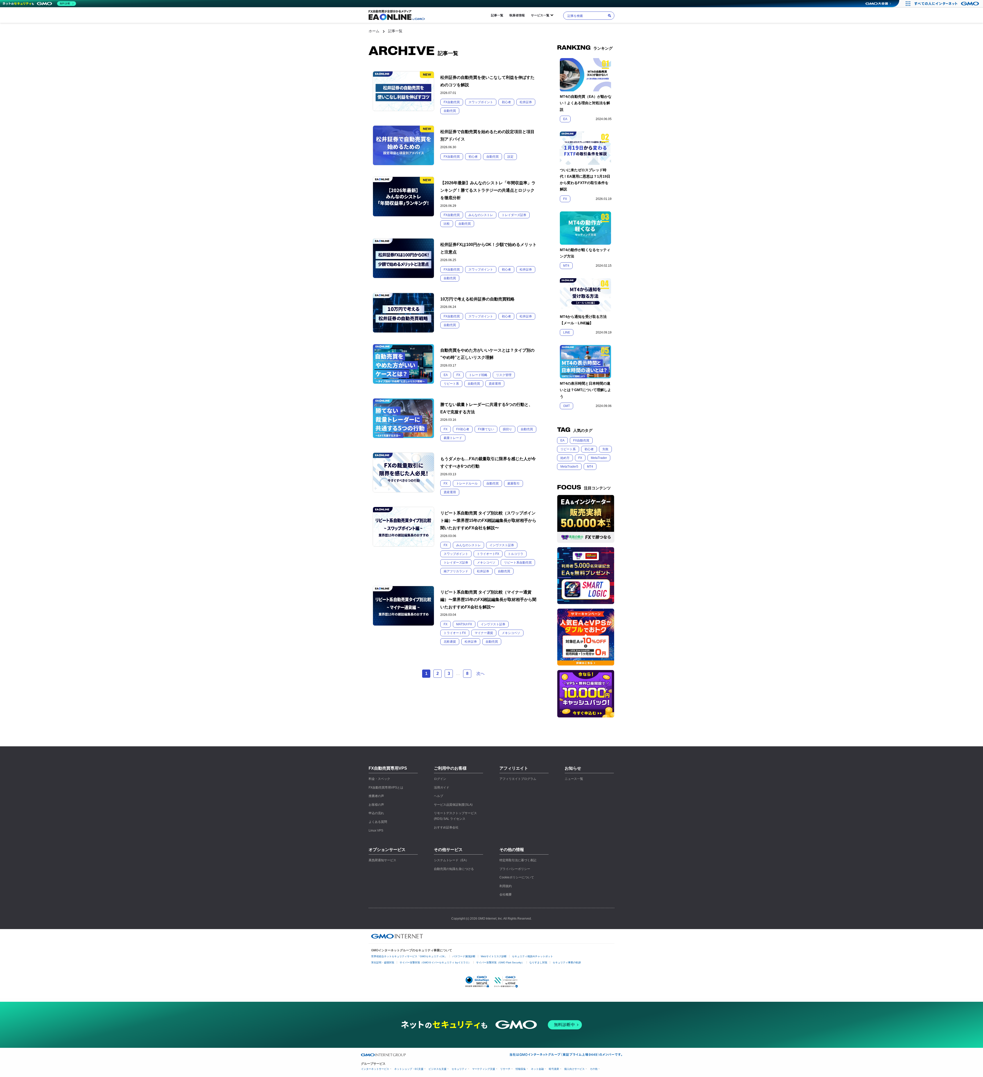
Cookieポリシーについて (516, 877)
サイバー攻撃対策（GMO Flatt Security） (500, 962)
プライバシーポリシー (514, 869)
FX (580, 458)
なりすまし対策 (538, 962)
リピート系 (568, 449)
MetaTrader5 (569, 466)
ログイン (440, 779)
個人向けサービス (574, 1069)
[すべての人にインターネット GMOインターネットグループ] (947, 3)
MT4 (590, 466)
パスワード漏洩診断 (463, 956)
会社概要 (505, 894)
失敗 (605, 449)
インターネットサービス (375, 1069)
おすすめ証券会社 (446, 827)
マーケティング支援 (483, 1069)
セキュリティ (459, 1069)
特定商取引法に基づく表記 (517, 860)
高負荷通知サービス (382, 860)
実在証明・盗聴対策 (382, 962)
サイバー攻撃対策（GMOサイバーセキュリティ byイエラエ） (435, 962)
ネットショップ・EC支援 (408, 1069)
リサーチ (505, 1069)
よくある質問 (378, 822)
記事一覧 (497, 15)
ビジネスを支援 (437, 1069)
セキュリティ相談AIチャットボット (532, 956)
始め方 (565, 458)
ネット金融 (537, 1069)
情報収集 (521, 1069)
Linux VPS (376, 830)
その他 (593, 1069)
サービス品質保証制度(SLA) (453, 804)
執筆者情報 (517, 15)
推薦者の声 (376, 796)
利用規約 (505, 886)
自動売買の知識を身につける (454, 869)
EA (562, 440)
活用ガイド (441, 787)
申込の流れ (376, 813)
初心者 (589, 449)
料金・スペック (379, 779)
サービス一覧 (540, 15)
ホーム (374, 31)
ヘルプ (438, 796)
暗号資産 (554, 1069)
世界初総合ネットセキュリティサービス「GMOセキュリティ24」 (409, 956)
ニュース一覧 (574, 779)
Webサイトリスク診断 (494, 956)
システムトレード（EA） (451, 860)
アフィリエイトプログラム (517, 779)
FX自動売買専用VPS (388, 768)
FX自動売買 (581, 440)
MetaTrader (599, 458)
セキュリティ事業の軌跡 (567, 962)
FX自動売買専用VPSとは (386, 787)
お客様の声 (376, 804)
